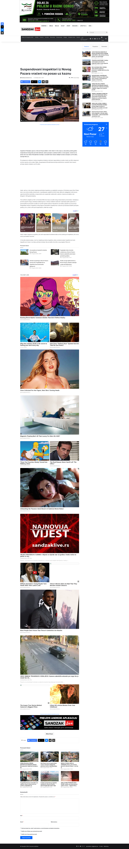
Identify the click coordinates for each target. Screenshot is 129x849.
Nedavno (86, 46)
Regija (57, 25)
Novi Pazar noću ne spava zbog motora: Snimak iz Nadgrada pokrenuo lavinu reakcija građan (49, 765)
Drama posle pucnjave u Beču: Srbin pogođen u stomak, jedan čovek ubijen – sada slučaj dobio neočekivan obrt (100, 114)
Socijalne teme (71, 37)
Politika (36, 37)
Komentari (104, 46)
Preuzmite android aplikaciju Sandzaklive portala (49, 714)
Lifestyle (83, 25)
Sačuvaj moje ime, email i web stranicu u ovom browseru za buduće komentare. (41, 828)
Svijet (63, 25)
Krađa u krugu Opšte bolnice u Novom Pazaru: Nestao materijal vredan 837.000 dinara (68, 262)
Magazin (74, 25)
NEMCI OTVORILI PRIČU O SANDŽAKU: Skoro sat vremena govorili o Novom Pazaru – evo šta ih (69, 765)
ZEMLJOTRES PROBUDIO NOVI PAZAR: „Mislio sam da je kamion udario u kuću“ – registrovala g (69, 784)
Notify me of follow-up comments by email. (32, 831)
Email (22, 821)
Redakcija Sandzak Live (26, 77)
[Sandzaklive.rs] (30, 29)
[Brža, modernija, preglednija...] (49, 722)
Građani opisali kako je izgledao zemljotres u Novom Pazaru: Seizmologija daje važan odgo (49, 784)
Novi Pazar (50, 734)
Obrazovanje (59, 37)
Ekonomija (52, 37)
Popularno (95, 46)
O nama (101, 846)
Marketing (106, 846)
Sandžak (43, 25)
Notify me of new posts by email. (29, 834)
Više (90, 25)
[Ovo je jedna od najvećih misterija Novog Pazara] (24, 252)
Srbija (51, 25)
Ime (21, 815)
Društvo (42, 37)
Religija (65, 37)
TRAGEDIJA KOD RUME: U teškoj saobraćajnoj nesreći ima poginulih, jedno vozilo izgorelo (100, 62)
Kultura (78, 37)
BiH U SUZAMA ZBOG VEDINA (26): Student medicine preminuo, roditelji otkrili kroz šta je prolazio (100, 69)
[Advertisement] (49, 54)
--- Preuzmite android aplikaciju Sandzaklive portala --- (49, 124)
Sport (68, 25)
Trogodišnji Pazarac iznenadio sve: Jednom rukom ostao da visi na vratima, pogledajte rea (29, 784)
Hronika (47, 37)
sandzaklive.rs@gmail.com (92, 846)
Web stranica (54, 821)
